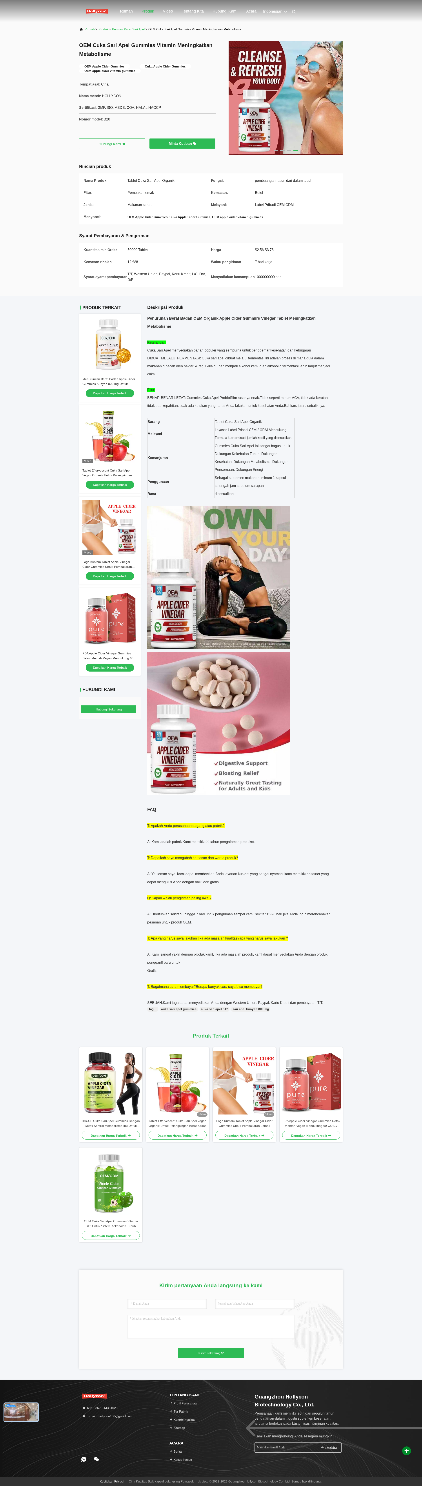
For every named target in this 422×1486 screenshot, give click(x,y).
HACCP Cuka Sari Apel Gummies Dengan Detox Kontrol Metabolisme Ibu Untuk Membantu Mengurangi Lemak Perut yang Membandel (111, 1123)
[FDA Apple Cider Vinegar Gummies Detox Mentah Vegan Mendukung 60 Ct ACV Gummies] (311, 1082)
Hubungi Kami (110, 144)
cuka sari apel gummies (178, 1009)
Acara (251, 11)
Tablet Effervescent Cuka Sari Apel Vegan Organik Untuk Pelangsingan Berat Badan (107, 475)
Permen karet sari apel (128, 29)
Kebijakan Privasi (112, 1481)
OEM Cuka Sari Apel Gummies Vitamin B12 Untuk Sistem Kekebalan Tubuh (111, 1223)
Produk (148, 11)
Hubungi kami (225, 11)
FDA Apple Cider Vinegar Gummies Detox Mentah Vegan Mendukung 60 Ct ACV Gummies (109, 658)
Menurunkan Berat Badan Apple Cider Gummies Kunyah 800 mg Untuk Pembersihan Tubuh (108, 383)
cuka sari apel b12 (214, 1009)
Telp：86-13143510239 (102, 1408)
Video (168, 11)
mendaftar (330, 1447)
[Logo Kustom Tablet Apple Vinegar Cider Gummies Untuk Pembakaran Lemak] (244, 1082)
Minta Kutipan (181, 144)
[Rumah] (97, 11)
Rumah (126, 11)
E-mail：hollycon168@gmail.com (109, 1416)
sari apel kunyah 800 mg (251, 1009)
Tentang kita (193, 11)
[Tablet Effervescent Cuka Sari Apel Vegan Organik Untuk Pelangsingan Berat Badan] (177, 1082)
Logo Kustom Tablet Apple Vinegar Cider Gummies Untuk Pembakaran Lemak (107, 566)
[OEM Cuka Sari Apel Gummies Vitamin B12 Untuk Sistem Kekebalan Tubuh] (110, 1183)
